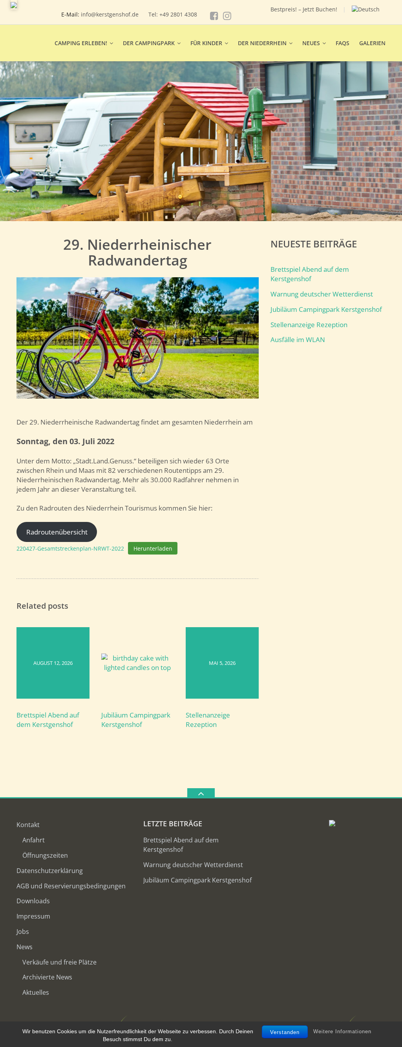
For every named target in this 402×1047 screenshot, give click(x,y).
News (24, 947)
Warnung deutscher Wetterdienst (321, 293)
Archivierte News (47, 977)
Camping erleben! (81, 43)
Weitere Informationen (342, 1031)
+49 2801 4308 (178, 14)
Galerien (372, 43)
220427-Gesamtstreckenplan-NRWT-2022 (70, 548)
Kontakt (28, 824)
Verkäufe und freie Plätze (59, 962)
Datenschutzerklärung (49, 870)
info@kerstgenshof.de (110, 14)
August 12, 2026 (53, 662)
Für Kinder (206, 43)
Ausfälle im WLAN (297, 339)
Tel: (153, 14)
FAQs (342, 43)
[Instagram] (227, 15)
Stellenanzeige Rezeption (208, 719)
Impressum (33, 916)
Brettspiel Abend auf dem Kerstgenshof (47, 719)
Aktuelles (35, 992)
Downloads (33, 901)
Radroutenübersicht (57, 531)
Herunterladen (152, 548)
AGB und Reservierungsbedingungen (71, 886)
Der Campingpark (149, 43)
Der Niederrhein (262, 43)
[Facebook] (214, 15)
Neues (311, 43)
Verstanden (285, 1032)
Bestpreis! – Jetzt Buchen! (303, 9)
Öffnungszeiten (45, 855)
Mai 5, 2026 (222, 662)
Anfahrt (33, 840)
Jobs (22, 931)
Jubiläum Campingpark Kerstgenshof (135, 719)
